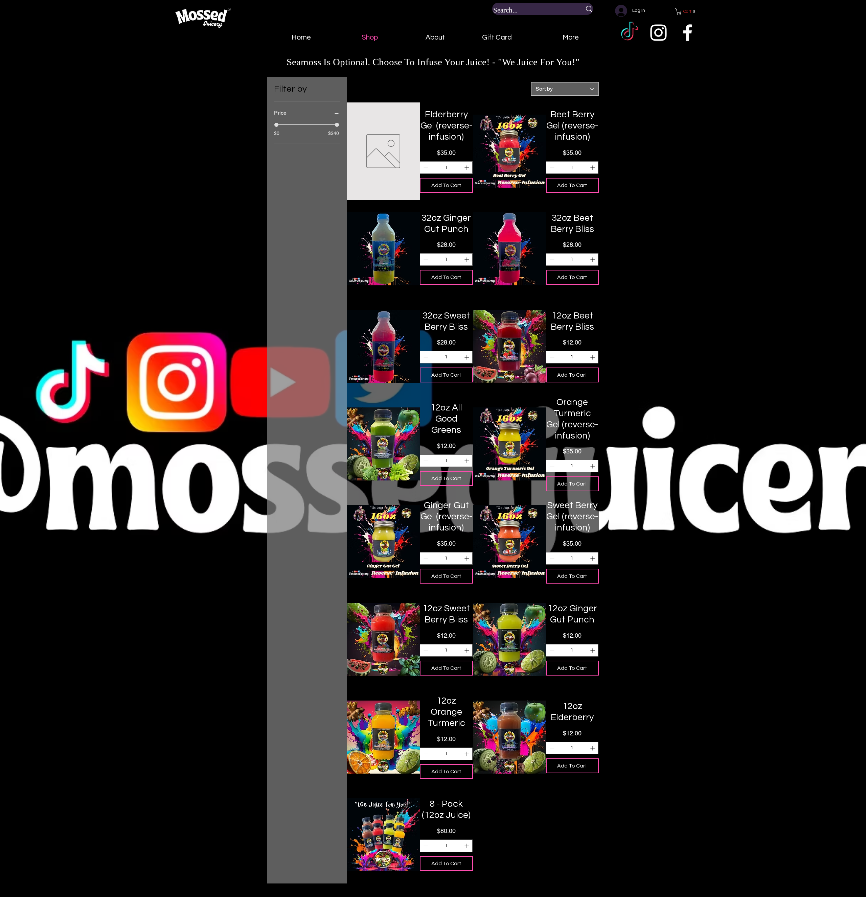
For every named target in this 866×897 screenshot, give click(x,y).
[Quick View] (383, 151)
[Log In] (619, 11)
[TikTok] (629, 33)
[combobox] (565, 89)
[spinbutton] (446, 167)
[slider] (276, 125)
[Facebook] (688, 33)
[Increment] (467, 167)
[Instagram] (658, 33)
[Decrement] (425, 167)
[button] (687, 11)
